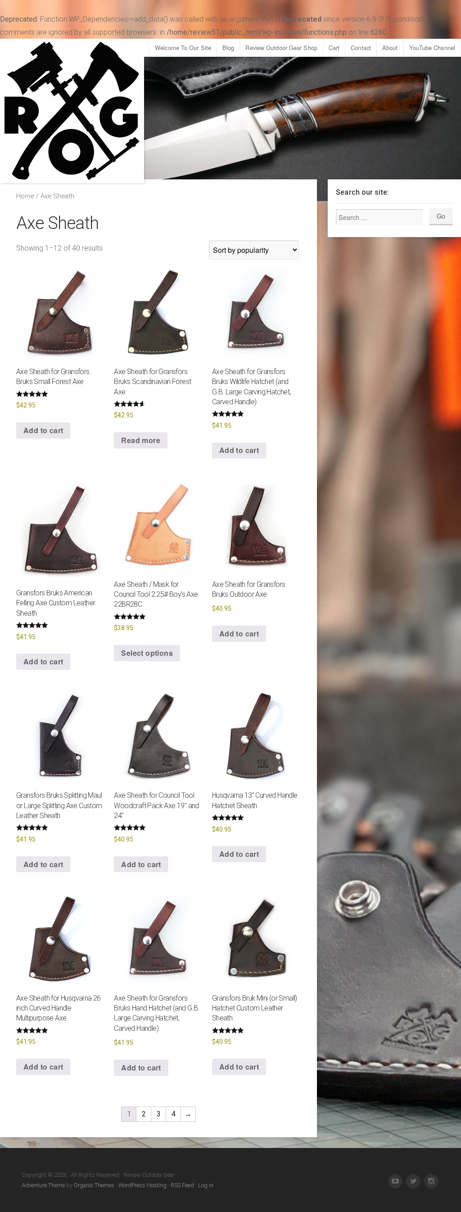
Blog (228, 47)
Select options (147, 653)
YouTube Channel (432, 47)
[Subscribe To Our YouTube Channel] (395, 1181)
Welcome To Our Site (183, 47)
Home (25, 196)
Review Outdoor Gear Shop (281, 47)
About (390, 47)
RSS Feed (182, 1185)
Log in (205, 1185)
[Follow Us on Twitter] (413, 1181)
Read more (140, 440)
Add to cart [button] (43, 430)
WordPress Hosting (142, 1185)
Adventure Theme (43, 1185)
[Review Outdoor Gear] (72, 111)
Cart (334, 47)
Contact (361, 47)
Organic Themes (94, 1185)
